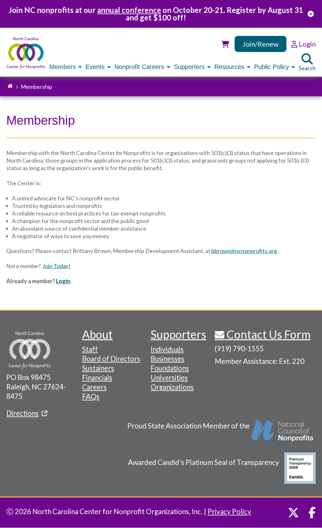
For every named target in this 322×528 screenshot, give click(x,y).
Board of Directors (111, 358)
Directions (22, 413)
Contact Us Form (267, 334)
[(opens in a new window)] (283, 434)
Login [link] (306, 44)
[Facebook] (312, 512)
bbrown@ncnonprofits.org (244, 250)
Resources (230, 66)
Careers (94, 387)
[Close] (311, 13)
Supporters (190, 66)
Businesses (167, 358)
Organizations (172, 387)
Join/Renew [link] (260, 44)
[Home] (25, 53)
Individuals (167, 349)
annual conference (129, 9)
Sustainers (98, 368)
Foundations (170, 368)
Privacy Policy (229, 511)
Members (63, 66)
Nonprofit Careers (140, 66)
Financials (97, 377)
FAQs (90, 396)
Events (96, 66)
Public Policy (272, 66)
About (97, 334)
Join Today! (56, 265)
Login (63, 281)
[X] (293, 512)
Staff (90, 349)
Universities (169, 377)
